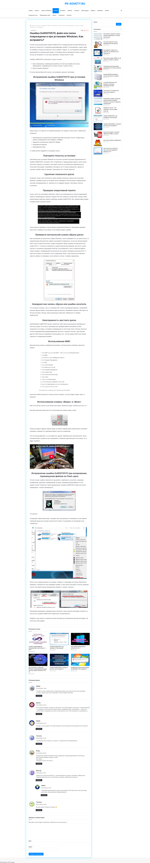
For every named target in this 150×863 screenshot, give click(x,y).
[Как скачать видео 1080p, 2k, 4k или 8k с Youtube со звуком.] (98, 60)
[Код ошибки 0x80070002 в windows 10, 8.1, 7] (80, 639)
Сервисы (93, 10)
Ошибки (56, 10)
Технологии (62, 15)
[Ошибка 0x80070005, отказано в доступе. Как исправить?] (59, 660)
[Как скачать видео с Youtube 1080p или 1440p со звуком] (98, 134)
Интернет (76, 10)
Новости (37, 10)
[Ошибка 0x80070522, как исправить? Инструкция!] (59, 639)
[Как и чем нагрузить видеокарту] (98, 142)
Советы (54, 15)
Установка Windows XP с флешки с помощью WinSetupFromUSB (110, 84)
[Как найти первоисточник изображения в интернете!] (98, 44)
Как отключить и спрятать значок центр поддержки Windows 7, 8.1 (110, 150)
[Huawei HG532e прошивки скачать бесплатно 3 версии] (98, 76)
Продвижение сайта (45, 15)
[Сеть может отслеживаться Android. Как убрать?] (98, 93)
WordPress (100, 10)
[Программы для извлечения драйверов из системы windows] (98, 68)
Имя (30, 841)
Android (107, 10)
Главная (31, 10)
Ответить (38, 695)
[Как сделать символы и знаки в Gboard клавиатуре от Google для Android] (98, 36)
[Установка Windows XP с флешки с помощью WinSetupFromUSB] (98, 85)
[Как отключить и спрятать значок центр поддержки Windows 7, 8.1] (98, 150)
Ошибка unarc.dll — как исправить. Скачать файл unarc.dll (110, 109)
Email (30, 846)
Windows (70, 10)
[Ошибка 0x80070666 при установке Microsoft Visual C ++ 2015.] (38, 639)
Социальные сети (33, 15)
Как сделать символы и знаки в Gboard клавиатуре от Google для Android (111, 35)
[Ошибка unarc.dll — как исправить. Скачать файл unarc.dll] (98, 110)
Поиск (95, 22)
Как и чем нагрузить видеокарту (112, 140)
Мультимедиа (85, 10)
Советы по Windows (46, 10)
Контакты (69, 15)
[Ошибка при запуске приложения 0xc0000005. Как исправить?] (80, 660)
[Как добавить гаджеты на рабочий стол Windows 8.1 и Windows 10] (98, 52)
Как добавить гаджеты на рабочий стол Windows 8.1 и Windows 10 (111, 51)
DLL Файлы (62, 10)
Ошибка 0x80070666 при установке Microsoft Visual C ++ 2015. (37, 648)
